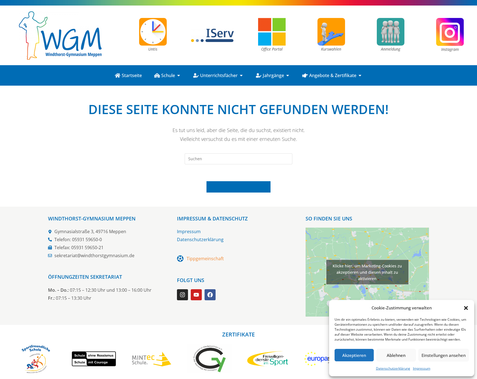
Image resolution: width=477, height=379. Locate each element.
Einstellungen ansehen (444, 355)
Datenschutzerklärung (393, 368)
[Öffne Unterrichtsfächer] (241, 75)
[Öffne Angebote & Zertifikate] (360, 75)
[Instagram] (182, 294)
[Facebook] (210, 294)
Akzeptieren (354, 355)
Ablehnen (396, 355)
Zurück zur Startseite (238, 186)
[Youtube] (196, 294)
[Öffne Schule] (178, 75)
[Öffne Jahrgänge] (287, 75)
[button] (466, 308)
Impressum (421, 368)
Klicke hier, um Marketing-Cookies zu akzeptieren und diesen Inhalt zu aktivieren (367, 272)
